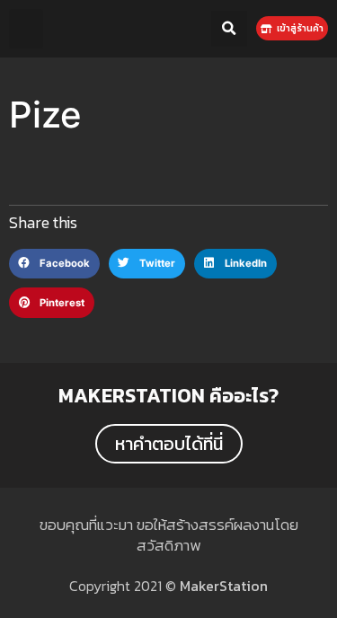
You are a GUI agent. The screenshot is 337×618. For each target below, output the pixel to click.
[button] (26, 29)
